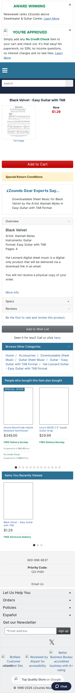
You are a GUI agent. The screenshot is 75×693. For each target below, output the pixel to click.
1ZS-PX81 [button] (37, 570)
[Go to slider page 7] (37, 467)
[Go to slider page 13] (59, 467)
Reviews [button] (37, 308)
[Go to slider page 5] (30, 467)
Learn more (51, 18)
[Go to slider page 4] (26, 467)
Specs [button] (37, 301)
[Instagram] (37, 643)
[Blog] (8, 643)
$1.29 (8, 530)
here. (57, 337)
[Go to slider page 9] (45, 467)
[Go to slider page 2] (19, 467)
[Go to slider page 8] (41, 467)
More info (12, 292)
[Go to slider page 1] (15, 467)
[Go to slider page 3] (23, 467)
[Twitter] (52, 643)
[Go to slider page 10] (48, 467)
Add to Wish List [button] (37, 329)
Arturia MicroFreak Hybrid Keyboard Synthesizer (18, 429)
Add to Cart (37, 164)
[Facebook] (23, 643)
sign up (63, 631)
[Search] (69, 83)
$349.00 (10, 435)
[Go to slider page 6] (34, 467)
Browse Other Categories (37, 346)
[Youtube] (66, 643)
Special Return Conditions (24, 177)
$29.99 (45, 435)
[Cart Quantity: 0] (53, 70)
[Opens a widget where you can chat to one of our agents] (61, 686)
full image (18, 140)
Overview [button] (37, 221)
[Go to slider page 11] (52, 467)
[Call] (67, 70)
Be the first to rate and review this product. (35, 317)
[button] (5, 70)
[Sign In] (61, 70)
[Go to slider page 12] (56, 467)
